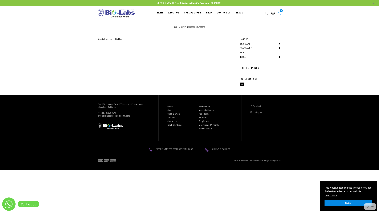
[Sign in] (273, 13)
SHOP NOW (216, 3)
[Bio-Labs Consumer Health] (116, 12)
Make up (244, 39)
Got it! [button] (348, 203)
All (242, 84)
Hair (242, 52)
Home (176, 27)
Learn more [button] (331, 195)
